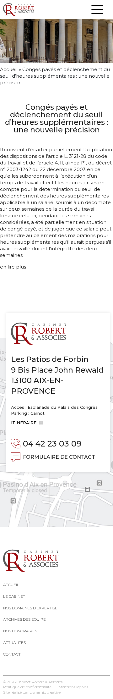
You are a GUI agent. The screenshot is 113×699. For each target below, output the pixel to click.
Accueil (9, 69)
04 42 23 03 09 (52, 443)
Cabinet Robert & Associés (39, 682)
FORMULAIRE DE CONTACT (59, 457)
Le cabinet (14, 596)
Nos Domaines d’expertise (30, 608)
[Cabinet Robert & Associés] (18, 9)
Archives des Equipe (24, 619)
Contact (12, 654)
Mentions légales (73, 687)
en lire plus (13, 267)
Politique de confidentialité (27, 687)
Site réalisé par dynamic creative (32, 692)
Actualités (14, 642)
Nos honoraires (20, 631)
